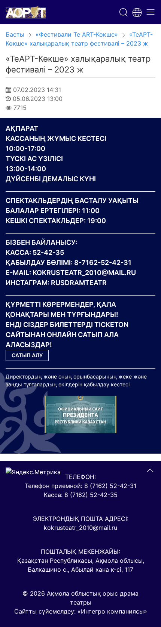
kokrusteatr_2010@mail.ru (84, 273)
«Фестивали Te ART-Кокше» (77, 34)
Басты (15, 34)
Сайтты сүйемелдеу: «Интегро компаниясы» (80, 611)
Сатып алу (27, 355)
